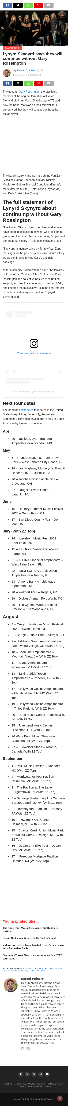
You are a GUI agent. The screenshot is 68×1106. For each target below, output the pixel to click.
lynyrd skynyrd (11, 971)
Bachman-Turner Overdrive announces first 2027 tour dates (32, 957)
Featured (44, 968)
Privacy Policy (56, 1084)
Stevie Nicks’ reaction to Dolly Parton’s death (30, 938)
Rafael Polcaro (26, 70)
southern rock (36, 971)
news (24, 971)
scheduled (27, 409)
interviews (56, 968)
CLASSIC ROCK (30, 968)
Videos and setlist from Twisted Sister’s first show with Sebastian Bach (33, 947)
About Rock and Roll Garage (35, 1087)
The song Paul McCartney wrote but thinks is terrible (30, 929)
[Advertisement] (34, 146)
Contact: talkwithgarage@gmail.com (24, 1084)
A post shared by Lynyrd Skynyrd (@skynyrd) (36, 391)
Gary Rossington (29, 91)
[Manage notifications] (60, 1098)
